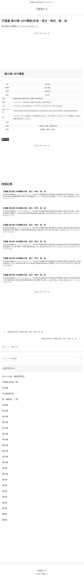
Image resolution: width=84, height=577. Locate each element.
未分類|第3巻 (8, 393)
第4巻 (4, 491)
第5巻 (4, 497)
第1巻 (4, 468)
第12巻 (5, 422)
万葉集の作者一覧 (10, 382)
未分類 (5, 388)
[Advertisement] (22, 50)
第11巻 (5, 416)
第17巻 (5, 451)
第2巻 (4, 480)
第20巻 (5, 474)
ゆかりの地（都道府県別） (14, 376)
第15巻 (5, 439)
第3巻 (4, 485)
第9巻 (4, 520)
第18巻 (5, 457)
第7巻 (4, 508)
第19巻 (5, 462)
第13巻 (5, 428)
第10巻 (6, 139)
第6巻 (4, 503)
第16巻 (5, 445)
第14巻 (5, 434)
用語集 (5, 405)
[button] (80, 358)
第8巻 (4, 514)
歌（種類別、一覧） (11, 399)
